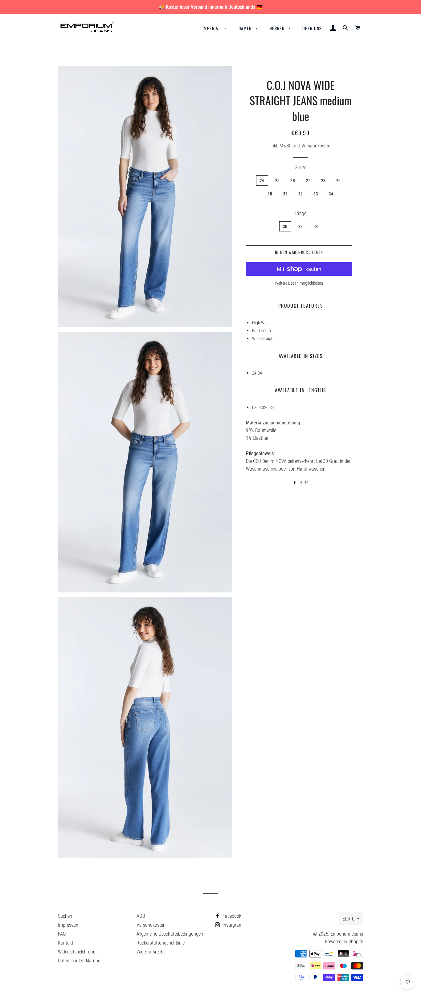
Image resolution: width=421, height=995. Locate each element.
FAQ (62, 934)
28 (323, 180)
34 (331, 194)
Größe (300, 168)
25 (277, 180)
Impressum (69, 925)
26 (292, 180)
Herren (277, 28)
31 (285, 194)
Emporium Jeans (346, 934)
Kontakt (65, 943)
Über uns (312, 28)
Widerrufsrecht (151, 952)
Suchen (65, 916)
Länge (300, 213)
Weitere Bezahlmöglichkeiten (299, 283)
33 (315, 194)
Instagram (232, 925)
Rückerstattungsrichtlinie (161, 943)
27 (308, 180)
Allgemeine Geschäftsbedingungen (170, 934)
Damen (246, 28)
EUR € (348, 919)
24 (262, 180)
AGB (141, 916)
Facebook (231, 916)
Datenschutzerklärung (79, 961)
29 (338, 180)
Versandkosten (151, 925)
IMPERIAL (212, 28)
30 (270, 194)
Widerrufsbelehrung (77, 952)
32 (300, 194)
